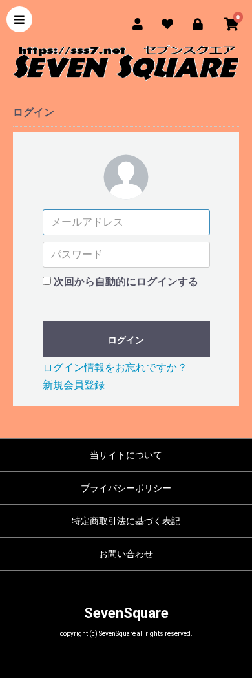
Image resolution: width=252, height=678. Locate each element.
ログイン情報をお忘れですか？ (115, 367)
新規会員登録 (74, 385)
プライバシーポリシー (126, 488)
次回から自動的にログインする (126, 281)
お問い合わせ (126, 554)
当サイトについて (126, 455)
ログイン (126, 340)
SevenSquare (126, 613)
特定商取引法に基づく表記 (126, 521)
